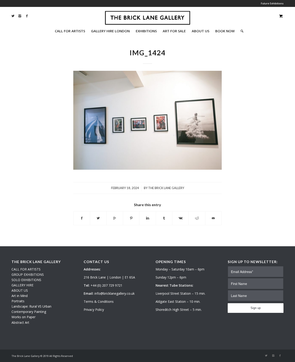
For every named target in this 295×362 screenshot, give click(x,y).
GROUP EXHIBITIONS (28, 274)
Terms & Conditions (99, 301)
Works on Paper (23, 317)
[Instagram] (19, 15)
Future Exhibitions (272, 3)
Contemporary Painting (29, 311)
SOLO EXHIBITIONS (26, 280)
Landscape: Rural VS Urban (31, 306)
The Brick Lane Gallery (166, 188)
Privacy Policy (94, 309)
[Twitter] (12, 15)
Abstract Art (20, 322)
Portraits (18, 301)
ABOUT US (20, 290)
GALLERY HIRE (22, 285)
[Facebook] (26, 15)
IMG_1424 (147, 52)
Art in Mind (20, 296)
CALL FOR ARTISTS (26, 269)
